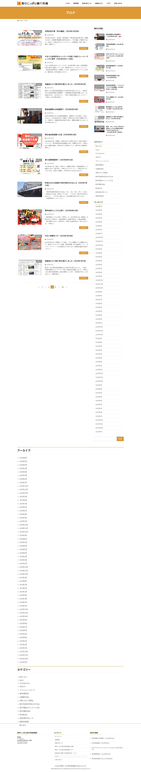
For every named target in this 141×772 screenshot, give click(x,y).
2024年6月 (99, 303)
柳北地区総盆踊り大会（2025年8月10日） (61, 135)
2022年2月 (99, 412)
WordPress (60, 768)
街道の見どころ (59, 743)
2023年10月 (99, 334)
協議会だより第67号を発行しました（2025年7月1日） (66, 261)
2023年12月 (99, 327)
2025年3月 (99, 272)
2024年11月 (99, 284)
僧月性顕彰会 (100, 165)
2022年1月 (99, 416)
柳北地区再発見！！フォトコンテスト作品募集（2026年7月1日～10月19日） (115, 87)
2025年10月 (99, 245)
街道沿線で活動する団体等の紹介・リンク (66, 753)
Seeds (97, 149)
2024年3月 (99, 315)
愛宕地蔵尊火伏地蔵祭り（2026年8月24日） (103, 738)
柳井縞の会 (99, 188)
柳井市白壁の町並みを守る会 (104, 176)
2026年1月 (99, 233)
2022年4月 (99, 404)
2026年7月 (99, 210)
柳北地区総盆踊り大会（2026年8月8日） (102, 758)
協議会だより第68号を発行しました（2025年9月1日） (66, 84)
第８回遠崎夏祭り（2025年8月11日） (59, 160)
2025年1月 (99, 276)
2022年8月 (99, 389)
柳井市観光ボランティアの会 (104, 180)
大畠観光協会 (100, 169)
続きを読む (84, 48)
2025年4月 (99, 268)
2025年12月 (99, 237)
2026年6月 (99, 214)
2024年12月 (99, 280)
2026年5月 (99, 218)
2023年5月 (99, 354)
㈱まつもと (99, 146)
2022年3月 (99, 408)
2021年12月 (99, 420)
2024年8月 (99, 295)
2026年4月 (99, 222)
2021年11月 (99, 424)
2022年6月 (99, 396)
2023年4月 (99, 358)
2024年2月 (99, 319)
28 (63, 287)
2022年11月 (99, 377)
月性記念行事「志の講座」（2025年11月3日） (62, 31)
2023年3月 (99, 362)
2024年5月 (99, 307)
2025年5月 (99, 264)
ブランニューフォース (102, 161)
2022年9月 (99, 385)
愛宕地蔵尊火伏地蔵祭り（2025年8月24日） (62, 109)
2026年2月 (99, 229)
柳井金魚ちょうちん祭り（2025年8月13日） (62, 210)
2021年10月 (99, 428)
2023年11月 (99, 330)
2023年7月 (99, 346)
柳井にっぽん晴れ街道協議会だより (64, 749)
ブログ (56, 756)
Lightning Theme (70, 768)
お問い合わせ (22, 725)
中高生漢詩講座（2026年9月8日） (101, 743)
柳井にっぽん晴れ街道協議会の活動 (64, 746)
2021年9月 (99, 431)
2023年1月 (99, 369)
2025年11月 (99, 241)
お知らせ (98, 157)
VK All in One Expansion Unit (83, 768)
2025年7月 (99, 257)
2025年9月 (99, 249)
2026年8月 (99, 206)
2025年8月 (99, 253)
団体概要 (57, 740)
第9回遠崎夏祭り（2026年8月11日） (101, 754)
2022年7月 (99, 393)
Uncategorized (100, 153)
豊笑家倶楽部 (100, 196)
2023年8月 (99, 342)
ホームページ (58, 736)
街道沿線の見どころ (102, 192)
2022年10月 (99, 381)
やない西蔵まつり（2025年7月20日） (59, 236)
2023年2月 (99, 365)
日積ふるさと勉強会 (102, 172)
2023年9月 (99, 338)
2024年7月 (99, 299)
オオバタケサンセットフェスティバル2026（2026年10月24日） (115, 56)
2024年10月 (99, 288)
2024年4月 (99, 311)
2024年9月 (99, 292)
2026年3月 (99, 225)
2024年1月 (99, 323)
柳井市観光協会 (100, 184)
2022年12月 (99, 373)
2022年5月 (99, 400)
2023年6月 (99, 350)
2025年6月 (99, 261)
